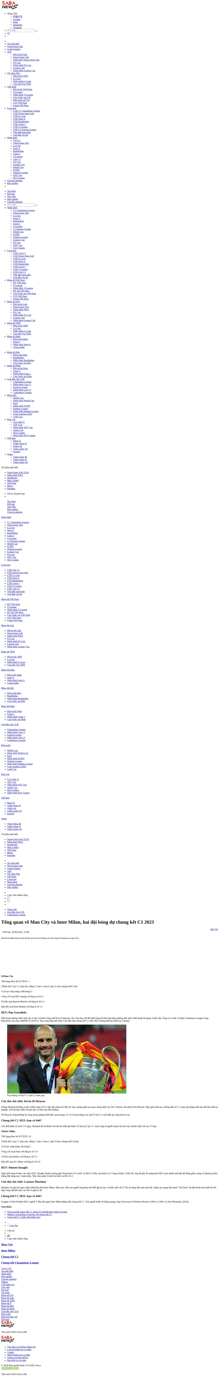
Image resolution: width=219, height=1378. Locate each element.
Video (10, 454)
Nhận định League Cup (24, 70)
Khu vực (11, 419)
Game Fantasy (14, 49)
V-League (17, 92)
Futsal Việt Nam (20, 105)
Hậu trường (12, 183)
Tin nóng (11, 191)
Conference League (22, 392)
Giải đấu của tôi (20, 135)
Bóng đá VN (7, 1295)
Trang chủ (12, 909)
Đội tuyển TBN (20, 76)
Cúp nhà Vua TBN (22, 84)
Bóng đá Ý (6, 1303)
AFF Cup (17, 175)
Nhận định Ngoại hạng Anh (26, 60)
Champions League (22, 382)
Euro (15, 403)
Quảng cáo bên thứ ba (17, 1357)
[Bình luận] (8, 901)
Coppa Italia (19, 347)
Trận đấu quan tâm (22, 132)
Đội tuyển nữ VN (21, 100)
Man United (12, 480)
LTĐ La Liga (19, 116)
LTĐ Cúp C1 (19, 253)
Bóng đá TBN (14, 323)
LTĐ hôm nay (8, 1284)
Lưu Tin (13, 1225)
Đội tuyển (12, 395)
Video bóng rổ (20, 443)
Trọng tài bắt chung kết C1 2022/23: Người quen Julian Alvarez (37, 1212)
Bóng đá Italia (13, 336)
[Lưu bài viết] (8, 898)
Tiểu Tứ (214, 929)
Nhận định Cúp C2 (22, 390)
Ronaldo (11, 488)
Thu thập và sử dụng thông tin (21, 1347)
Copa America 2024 (22, 414)
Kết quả (11, 194)
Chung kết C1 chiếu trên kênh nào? (24, 1217)
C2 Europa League (22, 229)
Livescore (11, 108)
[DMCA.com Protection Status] (10, 1369)
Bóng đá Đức (13, 352)
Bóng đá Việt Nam (16, 280)
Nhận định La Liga (22, 81)
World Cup (18, 167)
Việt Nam (11, 86)
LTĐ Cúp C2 (19, 272)
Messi (10, 486)
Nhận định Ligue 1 (22, 373)
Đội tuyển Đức (20, 355)
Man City (7, 1244)
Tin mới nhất (13, 43)
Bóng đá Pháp (14, 365)
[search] (36, 31)
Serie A (16, 148)
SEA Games (19, 178)
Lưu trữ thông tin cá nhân (19, 1349)
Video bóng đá (20, 457)
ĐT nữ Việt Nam (21, 291)
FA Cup (17, 62)
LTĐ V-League (20, 127)
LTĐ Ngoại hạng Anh (23, 113)
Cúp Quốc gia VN (22, 97)
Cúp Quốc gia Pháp (22, 376)
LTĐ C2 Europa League (24, 129)
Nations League (20, 172)
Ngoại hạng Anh (15, 46)
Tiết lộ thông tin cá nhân (18, 1355)
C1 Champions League (24, 210)
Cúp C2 (17, 159)
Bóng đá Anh (13, 301)
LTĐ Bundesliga (21, 121)
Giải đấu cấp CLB (15, 379)
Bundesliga (18, 151)
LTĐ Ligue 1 (19, 124)
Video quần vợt (20, 449)
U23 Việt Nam (20, 103)
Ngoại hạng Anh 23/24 (18, 472)
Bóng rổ (17, 441)
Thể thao (11, 438)
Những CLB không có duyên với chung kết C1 (29, 1214)
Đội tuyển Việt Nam (22, 89)
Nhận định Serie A (22, 344)
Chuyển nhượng (14, 180)
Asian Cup (18, 430)
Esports (16, 451)
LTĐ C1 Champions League (26, 111)
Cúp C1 (17, 140)
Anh (9, 52)
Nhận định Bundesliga (23, 360)
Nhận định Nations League (26, 411)
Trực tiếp (11, 196)
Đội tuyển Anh (20, 54)
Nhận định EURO (21, 406)
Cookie (10, 1352)
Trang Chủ (6, 1268)
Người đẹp (12, 478)
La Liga (17, 78)
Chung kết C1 (9, 1256)
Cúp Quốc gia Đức (22, 363)
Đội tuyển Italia (20, 339)
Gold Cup (17, 416)
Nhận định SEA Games (24, 435)
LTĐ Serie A (19, 119)
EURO (16, 170)
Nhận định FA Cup (22, 65)
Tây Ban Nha (13, 73)
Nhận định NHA (21, 309)
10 (8, 33)
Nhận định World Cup (23, 400)
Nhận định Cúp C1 (22, 384)
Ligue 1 (16, 154)
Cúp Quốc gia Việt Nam (24, 293)
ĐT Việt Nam (19, 283)
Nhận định (12, 137)
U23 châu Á (19, 422)
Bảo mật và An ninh (16, 1360)
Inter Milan (8, 1250)
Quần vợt (17, 446)
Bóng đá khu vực (9, 1317)
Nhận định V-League (23, 94)
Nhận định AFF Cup (23, 427)
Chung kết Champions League (20, 1262)
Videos (4, 1282)
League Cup (19, 68)
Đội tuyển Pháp (20, 368)
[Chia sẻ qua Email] (8, 1236)
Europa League (20, 387)
